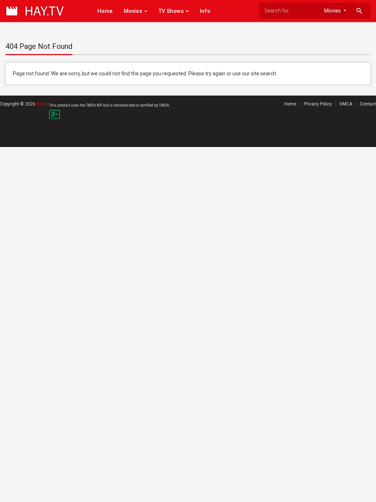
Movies (134, 11)
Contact (368, 104)
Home (105, 11)
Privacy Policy (318, 104)
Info (205, 11)
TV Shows (171, 11)
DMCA (346, 104)
